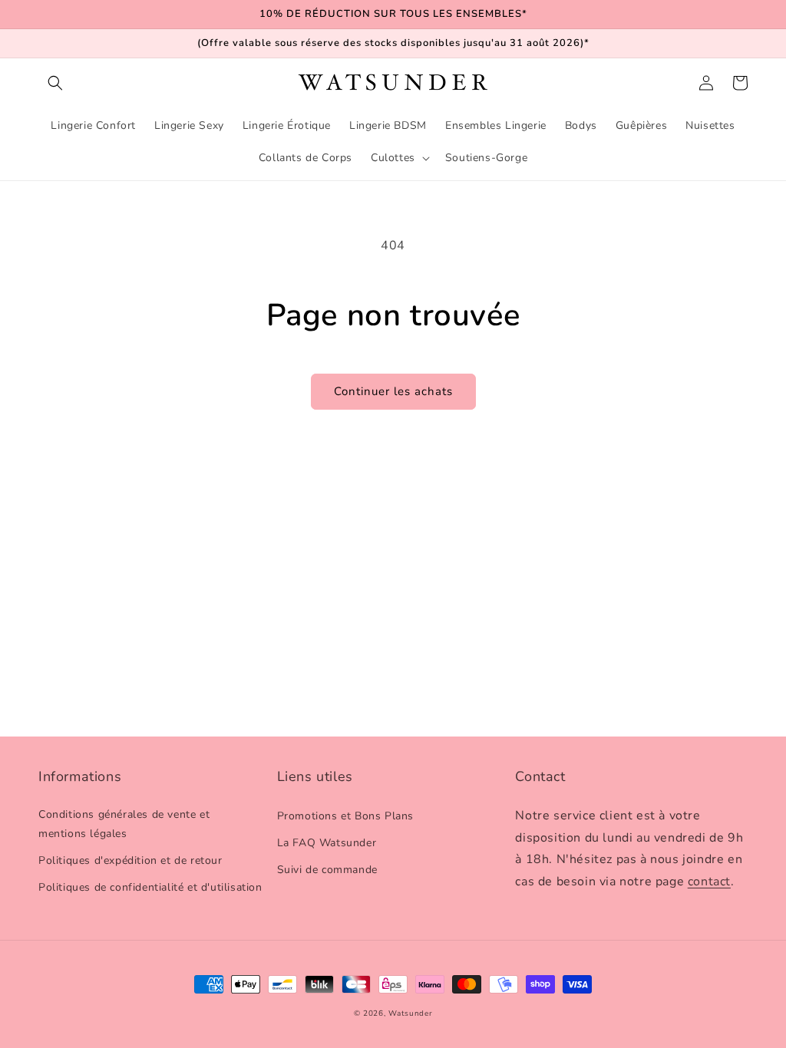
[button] (55, 83)
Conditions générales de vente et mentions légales (124, 824)
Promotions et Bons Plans (345, 816)
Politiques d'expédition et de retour (130, 860)
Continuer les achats (393, 391)
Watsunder (410, 1013)
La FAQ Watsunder (327, 842)
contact (709, 881)
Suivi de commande (327, 869)
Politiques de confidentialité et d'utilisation (150, 887)
